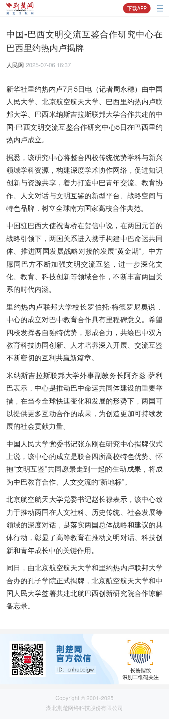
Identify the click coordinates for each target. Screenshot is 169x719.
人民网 (15, 65)
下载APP (137, 8)
